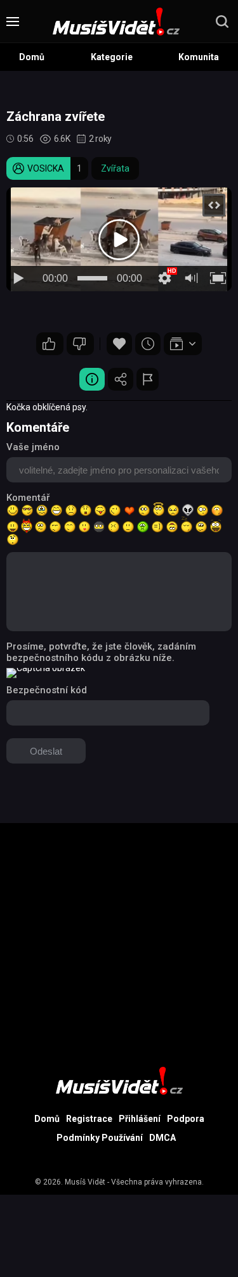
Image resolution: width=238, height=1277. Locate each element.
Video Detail (92, 379)
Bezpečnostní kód (46, 690)
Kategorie (112, 57)
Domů (31, 57)
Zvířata (115, 168)
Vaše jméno (33, 447)
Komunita (198, 57)
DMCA (162, 1138)
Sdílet (120, 379)
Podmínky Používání (99, 1138)
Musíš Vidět (85, 1182)
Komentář (28, 497)
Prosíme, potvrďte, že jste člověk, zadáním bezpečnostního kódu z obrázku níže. (101, 652)
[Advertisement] (119, 941)
